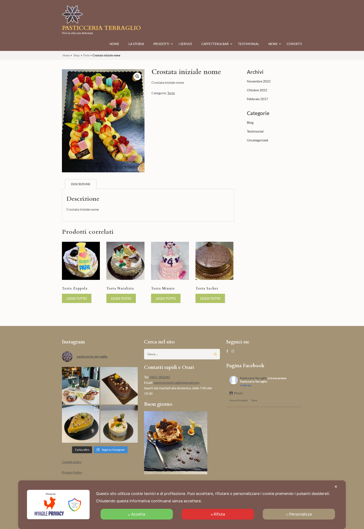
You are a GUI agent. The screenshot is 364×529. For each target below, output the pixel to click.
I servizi (185, 44)
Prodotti (161, 44)
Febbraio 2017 (257, 99)
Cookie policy (72, 462)
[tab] (80, 184)
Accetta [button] (138, 514)
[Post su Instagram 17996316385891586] (119, 385)
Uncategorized (257, 140)
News (272, 44)
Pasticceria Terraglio (101, 28)
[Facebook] (227, 351)
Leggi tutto (77, 298)
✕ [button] (335, 486)
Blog (250, 122)
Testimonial (248, 44)
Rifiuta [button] (219, 514)
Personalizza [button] (300, 514)
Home (114, 44)
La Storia (136, 44)
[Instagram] (232, 351)
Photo (238, 393)
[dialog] (182, 504)
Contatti (294, 44)
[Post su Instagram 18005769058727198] (80, 385)
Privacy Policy (72, 472)
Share (254, 400)
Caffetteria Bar (215, 44)
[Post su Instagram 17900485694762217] (80, 424)
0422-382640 (160, 377)
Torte (171, 93)
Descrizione (80, 184)
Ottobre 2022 (257, 90)
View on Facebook (238, 400)
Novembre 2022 (258, 81)
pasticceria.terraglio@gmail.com (176, 382)
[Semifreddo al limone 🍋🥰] (119, 424)
